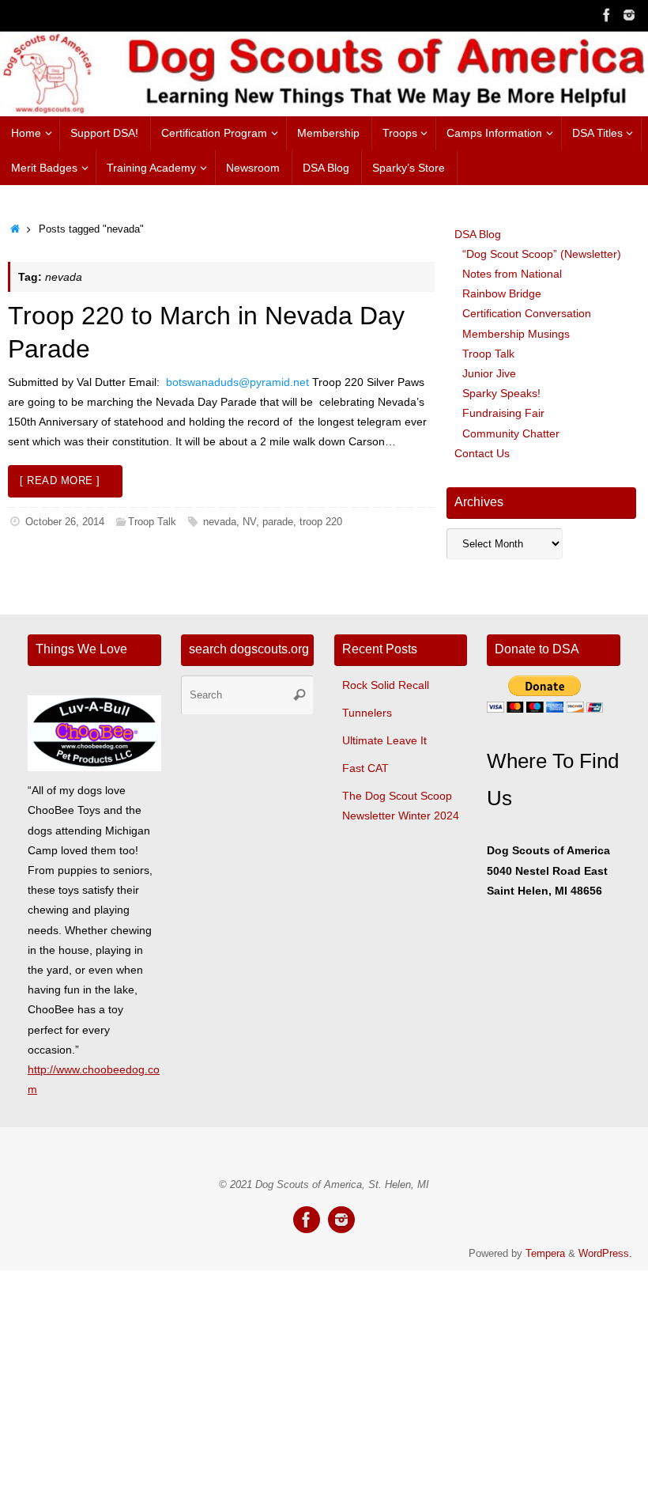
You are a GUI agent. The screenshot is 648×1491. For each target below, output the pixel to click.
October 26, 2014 (64, 522)
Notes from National (512, 273)
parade (277, 522)
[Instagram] (629, 15)
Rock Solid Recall (385, 685)
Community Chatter (510, 433)
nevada (219, 522)
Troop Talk (152, 522)
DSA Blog (477, 234)
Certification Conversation (526, 313)
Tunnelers (367, 712)
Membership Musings (516, 333)
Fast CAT (365, 768)
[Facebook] (607, 15)
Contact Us (482, 453)
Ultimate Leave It (384, 740)
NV (249, 522)
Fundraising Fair (503, 413)
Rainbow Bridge (501, 293)
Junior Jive (489, 373)
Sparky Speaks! (501, 393)
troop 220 (321, 522)
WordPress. (605, 1253)
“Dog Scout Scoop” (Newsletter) (541, 254)
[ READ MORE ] (60, 480)
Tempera (545, 1253)
